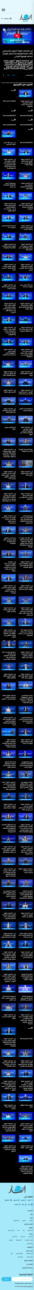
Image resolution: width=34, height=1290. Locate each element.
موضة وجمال (19, 1253)
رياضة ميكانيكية (29, 1240)
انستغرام (7, 1200)
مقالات (31, 1228)
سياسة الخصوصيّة (27, 1268)
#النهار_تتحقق (28, 1260)
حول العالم (20, 1257)
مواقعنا (6, 18)
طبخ (12, 1253)
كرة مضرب (14, 1236)
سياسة (31, 1220)
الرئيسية (30, 1210)
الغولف (11, 1240)
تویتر (29, 1200)
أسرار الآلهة (16, 1220)
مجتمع (24, 1220)
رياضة (31, 1234)
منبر (18, 1230)
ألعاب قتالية (19, 1240)
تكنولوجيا (30, 1247)
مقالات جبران (11, 1230)
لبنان (31, 1218)
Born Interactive (19, 1286)
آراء (23, 1230)
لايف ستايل (29, 1251)
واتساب (16, 1204)
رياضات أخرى (30, 1243)
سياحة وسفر (30, 1257)
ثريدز (23, 1204)
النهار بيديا (30, 1264)
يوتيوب (15, 1200)
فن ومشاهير (29, 1253)
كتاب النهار (30, 1230)
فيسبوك (23, 1200)
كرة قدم (30, 1236)
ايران (31, 1214)
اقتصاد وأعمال (28, 1224)
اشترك (6, 1279)
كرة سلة (23, 1236)
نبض (29, 1204)
